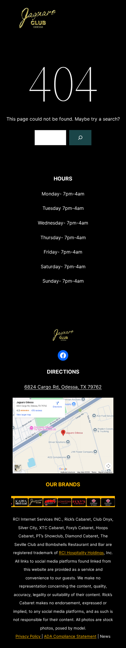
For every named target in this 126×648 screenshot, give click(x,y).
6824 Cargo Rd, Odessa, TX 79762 (63, 387)
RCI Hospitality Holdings (81, 552)
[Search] (80, 137)
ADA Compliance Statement (70, 636)
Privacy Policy (28, 636)
